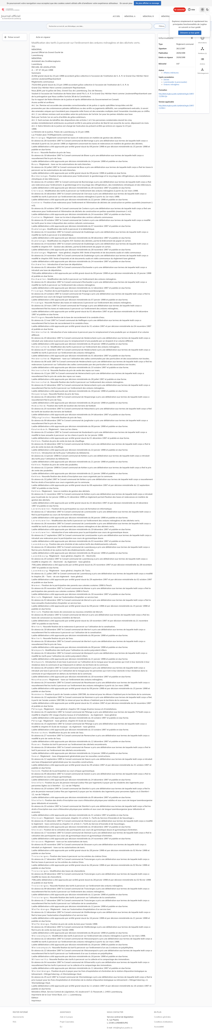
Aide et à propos (66, 1017)
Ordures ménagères (171, 84)
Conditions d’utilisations (163, 1022)
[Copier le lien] (170, 90)
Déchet (166, 80)
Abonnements (18, 1017)
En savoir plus (126, 3)
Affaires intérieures (171, 73)
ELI (61, 1027)
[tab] (202, 40)
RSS (14, 1022)
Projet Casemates (67, 1022)
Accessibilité (159, 1027)
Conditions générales (162, 1017)
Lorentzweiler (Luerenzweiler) (175, 82)
